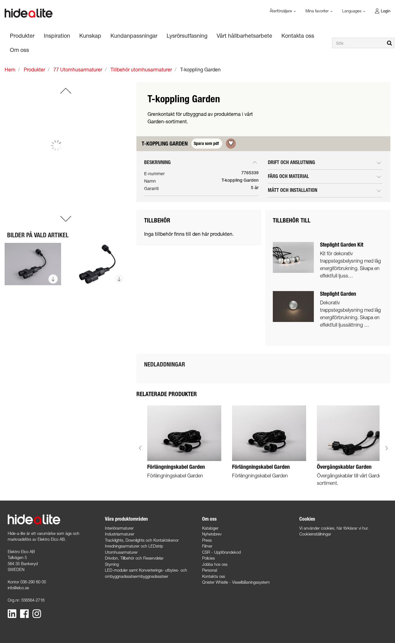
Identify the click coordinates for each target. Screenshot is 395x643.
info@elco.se (18, 587)
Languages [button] (352, 10)
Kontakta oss (213, 576)
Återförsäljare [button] (281, 10)
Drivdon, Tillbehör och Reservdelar (134, 558)
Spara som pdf (207, 143)
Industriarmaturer (119, 533)
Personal (209, 570)
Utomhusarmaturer (121, 552)
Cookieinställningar (315, 533)
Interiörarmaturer (119, 528)
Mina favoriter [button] (318, 10)
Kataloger (210, 528)
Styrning (112, 564)
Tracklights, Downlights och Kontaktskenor (142, 540)
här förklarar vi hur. (353, 528)
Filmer (207, 546)
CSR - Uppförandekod (221, 552)
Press (207, 540)
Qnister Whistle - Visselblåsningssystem (236, 582)
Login (385, 10)
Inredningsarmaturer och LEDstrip (134, 546)
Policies (208, 558)
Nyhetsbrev (212, 533)
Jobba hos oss (214, 564)
